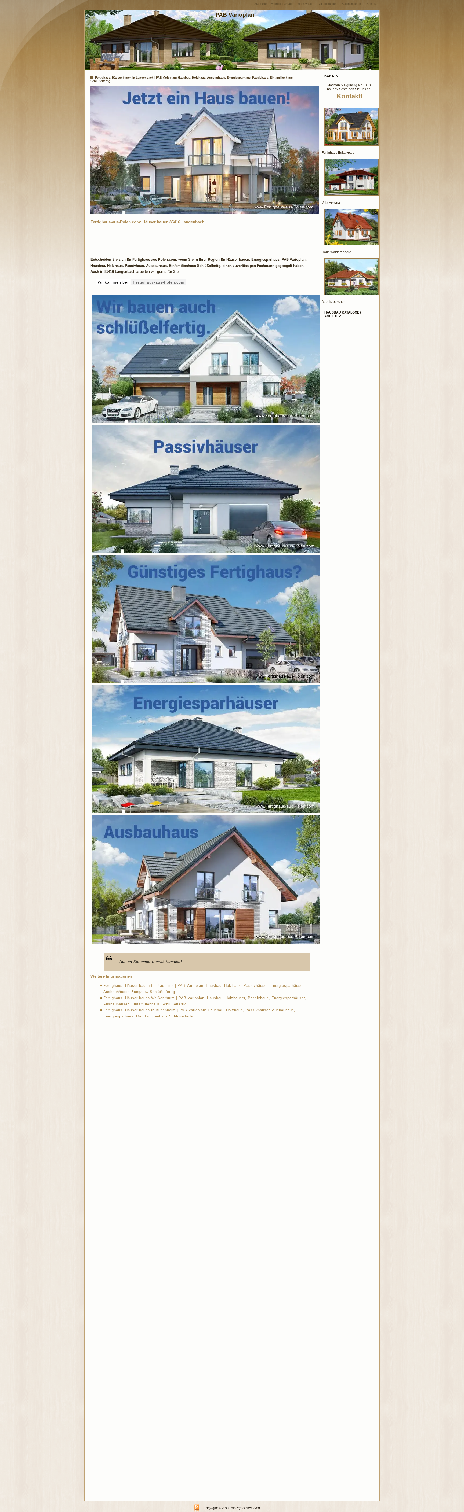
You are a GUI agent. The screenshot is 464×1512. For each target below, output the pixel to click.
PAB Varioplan (235, 15)
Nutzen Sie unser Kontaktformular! (150, 962)
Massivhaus (305, 3)
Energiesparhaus (282, 3)
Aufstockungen (327, 3)
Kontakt (372, 3)
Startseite (260, 3)
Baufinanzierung (352, 3)
